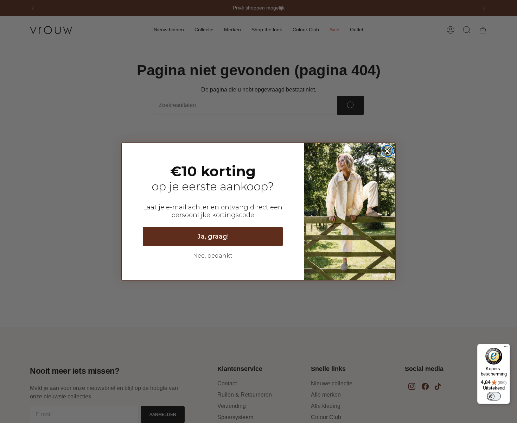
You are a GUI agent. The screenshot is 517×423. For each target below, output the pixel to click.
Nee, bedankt (212, 255)
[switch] (494, 396)
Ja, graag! (213, 236)
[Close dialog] (387, 151)
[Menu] (506, 348)
